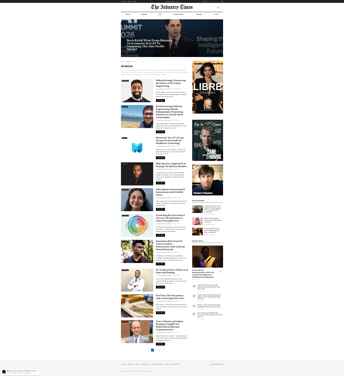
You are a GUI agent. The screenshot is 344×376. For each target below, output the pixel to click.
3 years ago (176, 89)
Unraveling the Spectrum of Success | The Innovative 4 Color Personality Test (170, 218)
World (128, 14)
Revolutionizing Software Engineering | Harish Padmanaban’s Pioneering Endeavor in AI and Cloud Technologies (169, 112)
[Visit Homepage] (172, 7)
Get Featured (175, 364)
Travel (216, 14)
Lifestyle (199, 14)
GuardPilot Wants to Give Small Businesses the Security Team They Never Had (209, 287)
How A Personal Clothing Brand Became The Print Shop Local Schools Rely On (210, 314)
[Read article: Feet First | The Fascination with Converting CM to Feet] (137, 305)
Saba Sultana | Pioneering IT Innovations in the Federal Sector (170, 192)
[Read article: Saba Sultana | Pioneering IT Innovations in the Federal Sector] (137, 199)
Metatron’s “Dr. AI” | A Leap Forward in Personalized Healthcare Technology (170, 140)
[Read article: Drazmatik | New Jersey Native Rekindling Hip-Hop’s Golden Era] (197, 231)
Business (144, 14)
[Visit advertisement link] (207, 87)
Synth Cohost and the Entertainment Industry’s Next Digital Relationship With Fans (209, 297)
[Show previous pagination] (145, 350)
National (125, 321)
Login (205, 1)
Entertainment (178, 14)
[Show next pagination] (163, 350)
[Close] (39, 371)
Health (124, 138)
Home (122, 61)
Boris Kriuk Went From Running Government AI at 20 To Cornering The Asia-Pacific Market (149, 45)
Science (134, 61)
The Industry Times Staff (135, 53)
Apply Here (27, 373)
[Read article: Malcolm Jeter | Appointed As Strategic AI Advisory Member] (137, 173)
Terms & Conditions (157, 364)
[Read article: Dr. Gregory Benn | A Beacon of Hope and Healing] (137, 280)
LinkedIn (167, 364)
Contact (135, 1)
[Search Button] (222, 1)
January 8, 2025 (210, 224)
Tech (159, 14)
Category (128, 61)
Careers (129, 1)
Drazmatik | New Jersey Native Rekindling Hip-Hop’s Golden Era (212, 230)
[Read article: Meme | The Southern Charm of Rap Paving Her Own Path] (197, 221)
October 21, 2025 (210, 214)
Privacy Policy (145, 364)
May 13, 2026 (147, 53)
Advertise (123, 1)
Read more (161, 100)
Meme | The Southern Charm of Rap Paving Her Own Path (213, 220)
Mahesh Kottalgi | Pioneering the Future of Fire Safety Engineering (171, 83)
